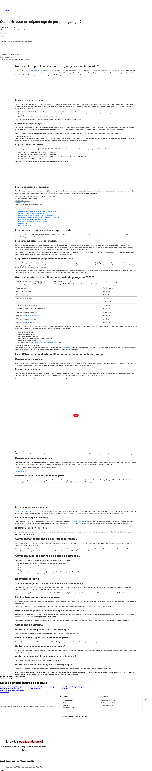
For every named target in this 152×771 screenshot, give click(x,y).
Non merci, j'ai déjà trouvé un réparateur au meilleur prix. (24, 767)
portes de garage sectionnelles (27, 511)
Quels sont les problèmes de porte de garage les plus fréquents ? (37, 211)
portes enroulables (79, 522)
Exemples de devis (24, 223)
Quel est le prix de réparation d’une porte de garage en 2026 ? (36, 215)
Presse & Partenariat (68, 707)
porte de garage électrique (34, 315)
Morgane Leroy (9, 57)
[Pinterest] (145, 710)
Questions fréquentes (24, 225)
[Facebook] (145, 704)
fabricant (67, 348)
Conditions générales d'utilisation (109, 703)
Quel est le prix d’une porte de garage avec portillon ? (43, 687)
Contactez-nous (67, 703)
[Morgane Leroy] (1, 57)
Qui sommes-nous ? (68, 700)
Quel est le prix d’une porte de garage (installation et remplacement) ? (12, 687)
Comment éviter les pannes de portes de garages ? (33, 221)
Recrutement (66, 705)
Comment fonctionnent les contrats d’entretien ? (32, 219)
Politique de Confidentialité (107, 705)
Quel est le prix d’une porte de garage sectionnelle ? (12, 691)
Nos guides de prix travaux (108, 700)
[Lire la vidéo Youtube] (76, 415)
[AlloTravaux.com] (78, 11)
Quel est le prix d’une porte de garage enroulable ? (73, 687)
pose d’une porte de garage (36, 71)
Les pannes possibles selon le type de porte (31, 213)
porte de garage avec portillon (44, 342)
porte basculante (31, 322)
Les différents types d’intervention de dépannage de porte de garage (38, 217)
